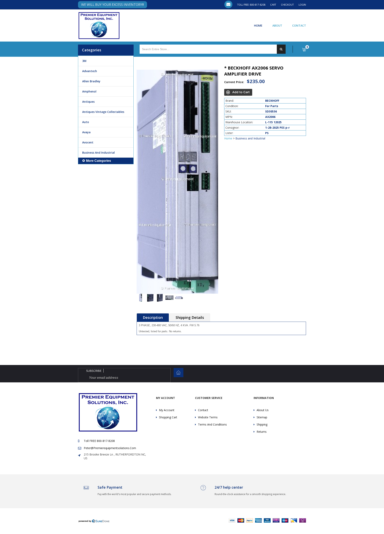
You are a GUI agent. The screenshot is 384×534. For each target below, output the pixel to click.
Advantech (89, 71)
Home (258, 25)
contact (203, 410)
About (277, 25)
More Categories (98, 160)
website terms (208, 417)
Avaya (86, 132)
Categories (91, 50)
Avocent (87, 142)
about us (263, 410)
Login (302, 4)
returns (262, 432)
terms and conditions (212, 424)
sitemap (262, 417)
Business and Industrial (98, 152)
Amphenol (89, 91)
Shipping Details (190, 317)
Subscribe (93, 371)
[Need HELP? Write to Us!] (228, 4)
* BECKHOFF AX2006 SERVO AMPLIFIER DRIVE (253, 71)
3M (84, 61)
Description (153, 317)
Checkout (287, 4)
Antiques (88, 101)
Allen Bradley (91, 81)
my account (166, 410)
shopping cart (168, 417)
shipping (262, 424)
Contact (299, 25)
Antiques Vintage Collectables (103, 112)
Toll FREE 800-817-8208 (99, 441)
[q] (281, 49)
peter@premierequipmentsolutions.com (110, 448)
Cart (273, 4)
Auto (85, 122)
